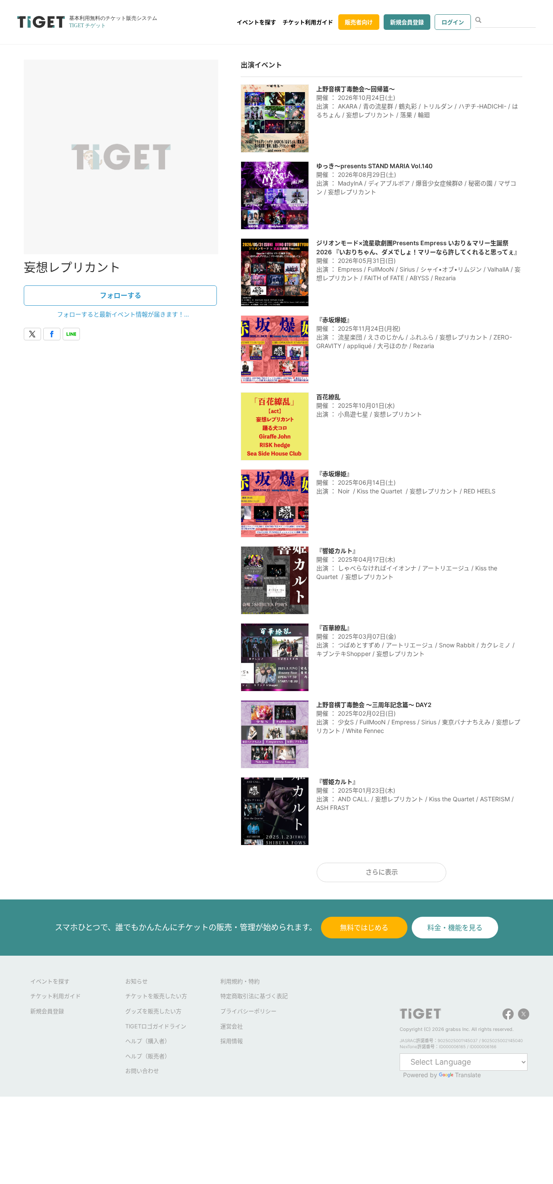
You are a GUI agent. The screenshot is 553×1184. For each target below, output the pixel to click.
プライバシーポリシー (248, 1011)
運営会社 (231, 1026)
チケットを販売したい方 (156, 995)
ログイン (453, 22)
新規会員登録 (407, 22)
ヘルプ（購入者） (147, 1040)
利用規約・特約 (240, 981)
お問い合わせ (142, 1070)
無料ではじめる (364, 927)
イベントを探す (256, 22)
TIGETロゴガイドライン (155, 1026)
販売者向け (359, 22)
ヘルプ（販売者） (147, 1056)
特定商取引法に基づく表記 (254, 995)
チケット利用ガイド (308, 22)
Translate (468, 1074)
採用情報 (231, 1040)
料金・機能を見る (455, 927)
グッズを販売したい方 (153, 1011)
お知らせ (136, 981)
